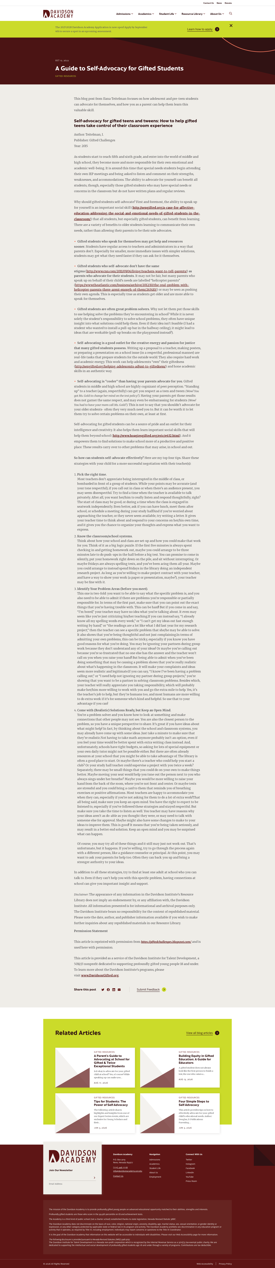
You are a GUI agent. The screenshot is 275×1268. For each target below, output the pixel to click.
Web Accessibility (205, 1263)
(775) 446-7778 (120, 1167)
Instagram (190, 1163)
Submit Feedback (148, 989)
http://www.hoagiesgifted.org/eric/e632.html (146, 435)
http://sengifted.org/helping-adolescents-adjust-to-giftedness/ (120, 366)
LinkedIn (190, 1172)
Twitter (189, 1159)
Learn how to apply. (200, 29)
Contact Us (208, 2)
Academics (144, 13)
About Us (215, 13)
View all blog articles (199, 1033)
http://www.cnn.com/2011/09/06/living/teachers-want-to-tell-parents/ (137, 271)
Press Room (191, 1181)
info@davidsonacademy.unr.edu (127, 1171)
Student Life (166, 13)
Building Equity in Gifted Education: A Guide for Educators (196, 1059)
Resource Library (192, 13)
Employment (155, 1176)
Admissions (123, 13)
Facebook (190, 1168)
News (219, 2)
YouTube (190, 1176)
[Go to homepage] (58, 14)
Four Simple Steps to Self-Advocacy (194, 1103)
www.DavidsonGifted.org (100, 975)
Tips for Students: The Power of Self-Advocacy (111, 1103)
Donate (228, 2)
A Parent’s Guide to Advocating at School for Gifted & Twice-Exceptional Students (112, 1060)
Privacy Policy (225, 1263)
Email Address (55, 1183)
